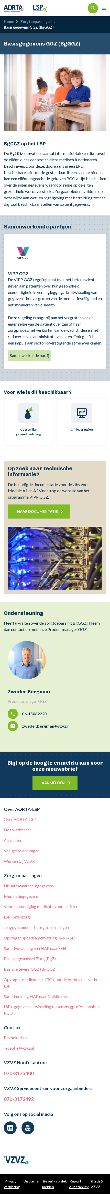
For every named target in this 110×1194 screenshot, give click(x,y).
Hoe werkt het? (17, 829)
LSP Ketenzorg (17, 916)
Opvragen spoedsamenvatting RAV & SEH (41, 937)
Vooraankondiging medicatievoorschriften (41, 906)
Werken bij (19, 861)
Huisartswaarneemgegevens (29, 885)
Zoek (93, 8)
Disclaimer (32, 1181)
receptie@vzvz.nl (19, 1048)
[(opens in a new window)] (10, 1127)
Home (9, 21)
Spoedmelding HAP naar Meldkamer (36, 996)
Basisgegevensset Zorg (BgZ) (30, 958)
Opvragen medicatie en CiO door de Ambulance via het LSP (52, 982)
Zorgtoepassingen (36, 21)
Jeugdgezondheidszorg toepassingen (36, 927)
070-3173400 (19, 1073)
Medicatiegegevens (21, 896)
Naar (37, 511)
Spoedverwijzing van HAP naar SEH (35, 948)
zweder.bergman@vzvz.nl (46, 726)
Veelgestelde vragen (21, 850)
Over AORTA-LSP (20, 819)
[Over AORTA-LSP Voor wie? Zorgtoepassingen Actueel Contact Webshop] (104, 8)
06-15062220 (34, 713)
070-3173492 (19, 1099)
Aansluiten (13, 840)
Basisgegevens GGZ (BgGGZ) (30, 969)
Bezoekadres (15, 1037)
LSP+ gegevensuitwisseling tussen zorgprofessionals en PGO (52, 1009)
